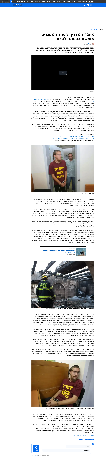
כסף (58, 1)
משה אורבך (91, 435)
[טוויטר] (16, 5)
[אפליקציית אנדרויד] (21, 5)
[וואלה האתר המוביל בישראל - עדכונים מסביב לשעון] (91, 1)
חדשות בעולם (52, 5)
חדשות (85, 1)
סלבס (63, 1)
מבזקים (80, 5)
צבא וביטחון (75, 5)
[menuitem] (84, 2)
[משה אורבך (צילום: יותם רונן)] (62, 170)
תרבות (68, 1)
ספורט (79, 1)
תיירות (43, 1)
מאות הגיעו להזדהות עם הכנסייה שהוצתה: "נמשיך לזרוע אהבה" (73, 139)
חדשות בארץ (67, 5)
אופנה (31, 1)
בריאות (49, 1)
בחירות (74, 1)
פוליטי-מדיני (60, 5)
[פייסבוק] (14, 5)
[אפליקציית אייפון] (18, 5)
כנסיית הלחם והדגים (78, 435)
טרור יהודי (85, 435)
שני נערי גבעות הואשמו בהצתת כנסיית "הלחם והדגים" (77, 137)
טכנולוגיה (37, 1)
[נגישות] (2, 2)
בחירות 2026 (45, 5)
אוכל (54, 1)
